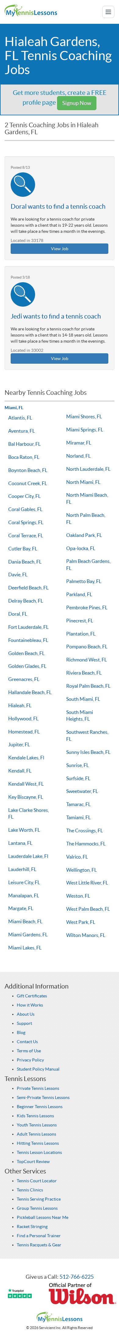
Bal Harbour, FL (24, 444)
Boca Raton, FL (23, 457)
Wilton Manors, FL (85, 935)
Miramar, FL (78, 442)
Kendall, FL (19, 770)
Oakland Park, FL (84, 535)
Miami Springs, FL (84, 429)
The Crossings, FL (84, 830)
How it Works (30, 1005)
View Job (59, 248)
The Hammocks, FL (86, 843)
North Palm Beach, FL (85, 518)
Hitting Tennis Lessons (38, 1143)
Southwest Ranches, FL (87, 735)
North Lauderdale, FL (88, 469)
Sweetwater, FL (82, 791)
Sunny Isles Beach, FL (88, 752)
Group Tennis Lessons (37, 1208)
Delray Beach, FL (25, 600)
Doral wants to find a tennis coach (58, 206)
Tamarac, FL (78, 804)
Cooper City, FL (24, 496)
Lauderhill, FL (22, 869)
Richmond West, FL (86, 659)
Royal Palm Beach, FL (88, 686)
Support (24, 1023)
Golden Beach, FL (26, 653)
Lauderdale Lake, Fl (28, 856)
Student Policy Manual (38, 1069)
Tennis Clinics (30, 1189)
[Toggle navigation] (108, 12)
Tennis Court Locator (37, 1180)
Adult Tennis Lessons (36, 1134)
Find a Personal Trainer (39, 1235)
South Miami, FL (83, 699)
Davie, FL (17, 574)
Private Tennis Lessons (38, 1088)
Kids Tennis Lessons (35, 1115)
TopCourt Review (33, 1161)
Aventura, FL (21, 431)
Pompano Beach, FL (86, 646)
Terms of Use (29, 1050)
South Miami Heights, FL (79, 715)
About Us (25, 1014)
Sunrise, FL (77, 765)
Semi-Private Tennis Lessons (43, 1097)
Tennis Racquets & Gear (39, 1244)
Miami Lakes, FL (24, 947)
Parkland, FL (79, 594)
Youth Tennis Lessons (37, 1124)
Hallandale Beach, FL (30, 692)
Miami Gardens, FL (28, 934)
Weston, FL (78, 896)
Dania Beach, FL (24, 561)
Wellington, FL (81, 870)
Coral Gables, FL (25, 509)
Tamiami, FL (78, 817)
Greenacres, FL (23, 679)
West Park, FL (80, 922)
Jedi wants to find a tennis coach (56, 316)
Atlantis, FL (20, 417)
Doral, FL (17, 614)
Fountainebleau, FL (28, 640)
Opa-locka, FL (80, 548)
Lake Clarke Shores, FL (28, 813)
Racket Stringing (32, 1226)
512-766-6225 (77, 1277)
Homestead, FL (24, 731)
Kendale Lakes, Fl (26, 757)
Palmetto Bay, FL (83, 581)
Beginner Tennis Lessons (40, 1106)
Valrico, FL (77, 856)
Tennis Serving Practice (39, 1199)
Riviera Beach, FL (84, 673)
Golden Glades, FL (27, 666)
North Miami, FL (83, 482)
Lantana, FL (20, 843)
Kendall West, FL (26, 784)
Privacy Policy (30, 1059)
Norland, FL (78, 456)
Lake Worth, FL (24, 830)
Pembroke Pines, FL (86, 607)
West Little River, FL (87, 882)
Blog (21, 1032)
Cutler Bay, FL (22, 548)
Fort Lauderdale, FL (28, 627)
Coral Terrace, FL (25, 535)
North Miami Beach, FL (87, 498)
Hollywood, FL (23, 718)
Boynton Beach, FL (27, 470)
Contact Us (27, 1041)
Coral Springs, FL (25, 522)
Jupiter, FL (19, 744)
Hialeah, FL (19, 705)
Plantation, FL (81, 633)
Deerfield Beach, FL (28, 587)
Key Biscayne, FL (25, 797)
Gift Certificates (32, 995)
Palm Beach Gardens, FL (88, 564)
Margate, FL (20, 908)
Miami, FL (14, 407)
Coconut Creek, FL (27, 483)
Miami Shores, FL (84, 416)
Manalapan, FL (23, 895)
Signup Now (76, 103)
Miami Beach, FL (25, 921)
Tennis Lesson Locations (39, 1152)
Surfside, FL (78, 778)
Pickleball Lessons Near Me (42, 1217)
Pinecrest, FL (79, 620)
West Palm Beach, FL (88, 909)
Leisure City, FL (24, 882)
